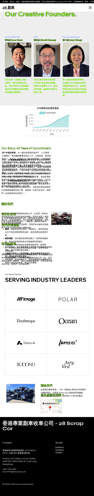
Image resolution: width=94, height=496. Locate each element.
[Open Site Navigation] (90, 7)
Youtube (58, 452)
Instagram (59, 450)
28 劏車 (8, 7)
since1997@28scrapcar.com (14, 472)
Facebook (59, 447)
